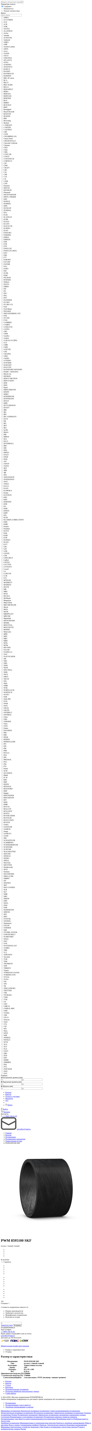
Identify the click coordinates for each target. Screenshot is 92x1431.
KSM (5, 535)
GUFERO (7, 361)
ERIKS (6, 237)
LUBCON (7, 573)
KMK (5, 524)
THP (5, 966)
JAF (5, 461)
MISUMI (6, 616)
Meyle (5, 607)
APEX (5, 49)
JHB (5, 470)
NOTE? (6, 695)
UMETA (6, 1006)
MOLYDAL (8, 625)
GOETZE (7, 349)
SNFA (5, 903)
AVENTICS (7, 67)
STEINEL (7, 921)
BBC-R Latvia (8, 78)
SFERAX (7, 856)
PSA (5, 762)
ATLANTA (7, 60)
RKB (5, 802)
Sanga (5, 831)
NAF (5, 654)
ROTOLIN (7, 818)
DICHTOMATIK (9, 195)
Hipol (5, 387)
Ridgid (5, 793)
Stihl (5, 930)
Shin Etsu (6, 863)
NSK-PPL (7, 699)
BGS (5, 100)
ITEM (5, 457)
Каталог (8, 1092)
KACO (6, 486)
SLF (5, 892)
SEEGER (7, 854)
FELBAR (7, 278)
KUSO (6, 542)
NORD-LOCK (8, 690)
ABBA (6, 17)
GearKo (6, 336)
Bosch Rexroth (8, 112)
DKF (5, 199)
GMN (5, 347)
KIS (5, 515)
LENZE (6, 553)
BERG (6, 91)
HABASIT (7, 365)
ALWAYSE (7, 38)
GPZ (5, 352)
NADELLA (7, 652)
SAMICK (7, 829)
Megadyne (7, 600)
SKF (5, 885)
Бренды (8, 1094)
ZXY (5, 1073)
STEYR (6, 925)
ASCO (5, 56)
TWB (5, 997)
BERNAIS (7, 96)
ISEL (5, 450)
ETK (5, 244)
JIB (4, 473)
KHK (5, 508)
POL (5, 755)
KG (4, 506)
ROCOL (6, 807)
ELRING (6, 228)
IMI (4, 434)
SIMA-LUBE (8, 876)
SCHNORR (7, 847)
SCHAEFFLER (9, 840)
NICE (5, 674)
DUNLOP (7, 208)
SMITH (6, 899)
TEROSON (7, 955)
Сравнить (7, 1262)
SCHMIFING (8, 843)
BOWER (6, 116)
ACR (5, 24)
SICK (5, 869)
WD (5, 1029)
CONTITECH (8, 159)
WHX (5, 1033)
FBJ (5, 271)
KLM (5, 517)
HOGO (6, 401)
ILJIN (5, 430)
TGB (5, 959)
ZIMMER (7, 1062)
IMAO (5, 432)
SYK (5, 943)
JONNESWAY (8, 479)
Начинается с (8, 9)
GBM (5, 334)
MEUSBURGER (9, 605)
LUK (5, 576)
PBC (5, 733)
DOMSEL (7, 204)
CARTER (7, 127)
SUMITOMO (8, 937)
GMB (5, 345)
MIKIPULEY (8, 614)
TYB (5, 999)
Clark (5, 150)
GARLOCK (8, 327)
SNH (5, 905)
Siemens (6, 872)
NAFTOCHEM (9, 656)
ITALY (6, 455)
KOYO (6, 531)
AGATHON (7, 31)
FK (4, 291)
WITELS (6, 1040)
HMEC (6, 394)
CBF (5, 132)
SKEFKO (7, 883)
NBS (5, 663)
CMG (5, 152)
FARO (5, 269)
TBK (5, 950)
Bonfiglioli (7, 109)
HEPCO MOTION (10, 378)
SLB (5, 890)
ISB (4, 448)
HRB (5, 403)
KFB (5, 504)
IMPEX (6, 437)
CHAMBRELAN (9, 136)
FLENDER (7, 300)
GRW (5, 356)
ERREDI (6, 239)
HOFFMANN (8, 399)
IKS (5, 428)
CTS (5, 177)
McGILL (6, 596)
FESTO (6, 284)
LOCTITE (7, 565)
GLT (5, 343)
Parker (5, 728)
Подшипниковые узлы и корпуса (18, 1405)
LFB (5, 556)
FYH (5, 320)
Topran (6, 970)
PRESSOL (7, 760)
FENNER (7, 280)
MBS (5, 591)
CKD (5, 148)
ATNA (5, 62)
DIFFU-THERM (9, 197)
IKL (5, 423)
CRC (5, 170)
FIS (4, 289)
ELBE (5, 219)
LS (4, 571)
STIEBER (7, 928)
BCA (5, 80)
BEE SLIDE (8, 85)
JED (5, 468)
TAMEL (6, 948)
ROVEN (6, 822)
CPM (5, 165)
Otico (5, 724)
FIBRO (6, 287)
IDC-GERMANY (10, 417)
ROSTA (6, 813)
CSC (5, 172)
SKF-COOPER (9, 887)
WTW (5, 1042)
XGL (5, 1044)
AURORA (7, 65)
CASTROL (7, 130)
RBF (5, 782)
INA (5, 439)
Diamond (6, 192)
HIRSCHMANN (9, 390)
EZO (5, 253)
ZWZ (5, 1071)
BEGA (6, 87)
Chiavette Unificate (10, 143)
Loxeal (6, 569)
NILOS (6, 679)
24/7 (7, 1100)
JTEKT (6, 484)
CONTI (6, 156)
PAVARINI (7, 730)
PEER (5, 737)
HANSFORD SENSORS (12, 369)
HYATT (6, 408)
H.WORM (7, 363)
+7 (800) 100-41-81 (10, 1116)
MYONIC (7, 647)
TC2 (5, 952)
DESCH (6, 188)
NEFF (5, 668)
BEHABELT (8, 89)
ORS (5, 719)
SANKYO (7, 834)
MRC (5, 638)
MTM (5, 645)
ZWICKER (7, 1069)
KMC (5, 522)
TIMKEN (7, 968)
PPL (5, 757)
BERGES (7, 94)
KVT (5, 544)
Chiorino (6, 145)
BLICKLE (7, 105)
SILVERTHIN (8, 874)
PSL (5, 764)
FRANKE (7, 311)
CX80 (5, 181)
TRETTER (7, 990)
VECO (6, 1017)
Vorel (5, 1022)
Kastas (5, 493)
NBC (5, 661)
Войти (10, 1105)
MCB (5, 594)
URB (5, 1011)
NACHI (6, 650)
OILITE (6, 710)
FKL (5, 295)
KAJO (5, 488)
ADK (5, 26)
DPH (5, 206)
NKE (5, 683)
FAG (5, 266)
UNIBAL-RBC (9, 1008)
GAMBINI (7, 322)
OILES (6, 708)
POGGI (6, 753)
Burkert (6, 123)
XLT (5, 1047)
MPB (5, 634)
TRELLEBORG (9, 988)
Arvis (5, 51)
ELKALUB (7, 226)
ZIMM (5, 1060)
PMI (5, 751)
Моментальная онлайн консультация (15, 1346)
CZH (5, 183)
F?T (5, 257)
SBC (5, 838)
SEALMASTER (9, 851)
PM (4, 748)
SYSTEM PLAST (10, 946)
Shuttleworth (8, 867)
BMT (5, 107)
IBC (5, 412)
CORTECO (7, 161)
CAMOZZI (7, 125)
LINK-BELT (8, 558)
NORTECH (7, 692)
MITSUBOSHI (9, 621)
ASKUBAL (7, 58)
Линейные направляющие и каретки (19, 1407)
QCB (5, 771)
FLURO (6, 302)
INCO (5, 441)
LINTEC (6, 562)
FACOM (6, 262)
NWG (5, 706)
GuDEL (6, 358)
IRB (5, 446)
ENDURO (7, 233)
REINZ (6, 784)
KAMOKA (7, 491)
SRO (5, 916)
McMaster (7, 598)
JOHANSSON (8, 477)
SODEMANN (8, 910)
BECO (6, 83)
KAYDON (7, 495)
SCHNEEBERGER (10, 845)
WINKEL (7, 1038)
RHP (5, 791)
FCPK (5, 273)
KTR (5, 538)
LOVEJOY (7, 567)
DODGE (6, 201)
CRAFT (6, 168)
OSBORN (7, 721)
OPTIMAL (7, 715)
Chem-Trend (8, 139)
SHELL (6, 860)
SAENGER (7, 827)
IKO (5, 426)
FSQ (5, 316)
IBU (5, 414)
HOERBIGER (8, 396)
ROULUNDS (8, 820)
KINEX (6, 511)
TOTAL (6, 977)
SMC (5, 896)
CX (4, 179)
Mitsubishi (7, 618)
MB (4, 589)
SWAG (6, 939)
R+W (5, 777)
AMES (6, 42)
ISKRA (6, 452)
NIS (5, 681)
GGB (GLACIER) (10, 340)
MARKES (7, 585)
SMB (5, 894)
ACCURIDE (8, 20)
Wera (5, 1031)
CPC (5, 163)
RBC (5, 780)
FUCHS (6, 318)
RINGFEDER (8, 795)
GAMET (6, 325)
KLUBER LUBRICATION (13, 520)
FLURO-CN (8, 304)
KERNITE (7, 502)
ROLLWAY (7, 811)
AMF (5, 44)
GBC (5, 331)
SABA (6, 825)
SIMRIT (6, 878)
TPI (4, 982)
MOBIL (6, 623)
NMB (5, 686)
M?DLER (7, 580)
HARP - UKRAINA (10, 372)
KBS (5, 500)
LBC (5, 547)
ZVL (5, 1067)
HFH (5, 385)
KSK (5, 533)
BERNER (7, 98)
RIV (5, 800)
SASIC (6, 836)
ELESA (6, 222)
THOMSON (8, 964)
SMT (5, 901)
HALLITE (7, 367)
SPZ (5, 914)
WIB (5, 1035)
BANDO (6, 71)
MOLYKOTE (8, 627)
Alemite (6, 35)
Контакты (9, 1098)
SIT (4, 881)
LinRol (6, 560)
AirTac (5, 33)
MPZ (5, 636)
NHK (5, 672)
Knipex (6, 526)
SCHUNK (7, 849)
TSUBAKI (7, 995)
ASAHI (6, 53)
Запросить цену (7, 1325)
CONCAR (7, 154)
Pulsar (5, 769)
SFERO (6, 858)
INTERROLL (8, 443)
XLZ (5, 1049)
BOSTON (7, 114)
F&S (5, 255)
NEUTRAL (7, 670)
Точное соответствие (11, 11)
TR (4, 986)
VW (5, 1026)
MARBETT (7, 582)
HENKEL (7, 376)
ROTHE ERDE (9, 816)
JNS (5, 475)
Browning (7, 121)
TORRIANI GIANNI (11, 973)
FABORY (7, 260)
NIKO (5, 677)
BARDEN (7, 76)
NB (4, 659)
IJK (4, 421)
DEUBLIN (7, 190)
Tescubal (6, 957)
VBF (5, 1015)
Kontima (6, 529)
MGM (5, 612)
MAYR (6, 587)
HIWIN (6, 392)
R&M (5, 775)
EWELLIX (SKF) (10, 251)
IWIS (5, 459)
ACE (5, 22)
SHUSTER (7, 865)
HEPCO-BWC (8, 381)
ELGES (6, 224)
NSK (5, 697)
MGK (5, 609)
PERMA (6, 739)
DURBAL (7, 210)
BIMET (6, 103)
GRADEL (7, 354)
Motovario (7, 632)
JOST (5, 482)
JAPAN (6, 464)
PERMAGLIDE (9, 742)
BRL (5, 118)
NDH (5, 665)
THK (5, 961)
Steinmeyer (7, 923)
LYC (5, 578)
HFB (5, 383)
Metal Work (7, 603)
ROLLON (7, 809)
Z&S (5, 1053)
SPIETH (6, 912)
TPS (5, 984)
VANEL (6, 1013)
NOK (5, 688)
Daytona (6, 186)
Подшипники (10, 1403)
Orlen (5, 717)
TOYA (6, 979)
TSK (5, 993)
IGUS (5, 419)
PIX (5, 746)
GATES (6, 329)
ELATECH (7, 217)
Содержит (7, 6)
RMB (5, 804)
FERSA (6, 282)
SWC (5, 941)
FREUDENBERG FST (12, 313)
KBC (5, 497)
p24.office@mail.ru (24, 1129)
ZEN (5, 1055)
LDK (5, 551)
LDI (5, 549)
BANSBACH (8, 74)
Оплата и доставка (12, 1096)
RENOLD (7, 786)
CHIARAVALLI (9, 141)
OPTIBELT (7, 712)
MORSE (6, 630)
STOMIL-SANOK (10, 932)
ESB (5, 242)
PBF (5, 735)
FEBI (5, 275)
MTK (5, 643)
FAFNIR (6, 264)
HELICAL (7, 374)
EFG (5, 213)
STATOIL (7, 919)
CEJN (5, 134)
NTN (5, 701)
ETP (5, 246)
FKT (5, 298)
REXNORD (8, 789)
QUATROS (7, 773)
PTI (4, 766)
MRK (5, 641)
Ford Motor (7, 309)
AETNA (6, 29)
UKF (5, 1004)
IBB (5, 410)
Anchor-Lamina (9, 47)
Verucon (6, 1020)
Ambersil (6, 40)
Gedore (6, 338)
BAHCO (6, 69)
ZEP (5, 1058)
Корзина (7, 1112)
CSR (5, 174)
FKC (5, 293)
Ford (5, 307)
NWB (5, 704)
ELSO (5, 230)
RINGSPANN (8, 798)
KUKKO (6, 540)
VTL (5, 1024)
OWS (5, 726)
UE (4, 1002)
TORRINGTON (9, 975)
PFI (4, 744)
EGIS (5, 215)
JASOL (6, 466)
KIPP (5, 513)
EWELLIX (7, 248)
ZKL (5, 1064)
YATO (5, 1051)
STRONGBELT (9, 934)
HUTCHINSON (9, 405)
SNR (5, 908)
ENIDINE (7, 235)
